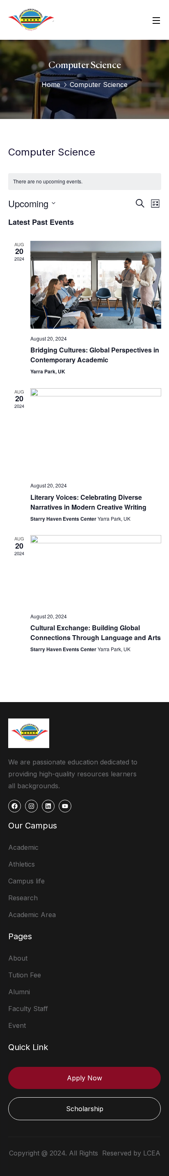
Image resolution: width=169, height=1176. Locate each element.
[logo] (31, 19)
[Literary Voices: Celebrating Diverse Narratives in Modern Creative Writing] (95, 432)
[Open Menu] (157, 20)
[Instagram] (31, 806)
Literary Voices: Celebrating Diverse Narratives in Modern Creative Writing (88, 502)
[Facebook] (14, 806)
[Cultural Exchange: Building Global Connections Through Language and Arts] (95, 570)
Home (50, 84)
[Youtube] (65, 806)
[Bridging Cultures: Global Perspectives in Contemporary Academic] (95, 285)
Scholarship (84, 1109)
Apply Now (84, 1078)
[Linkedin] (48, 806)
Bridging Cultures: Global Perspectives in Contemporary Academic (94, 354)
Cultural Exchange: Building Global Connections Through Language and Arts (95, 632)
